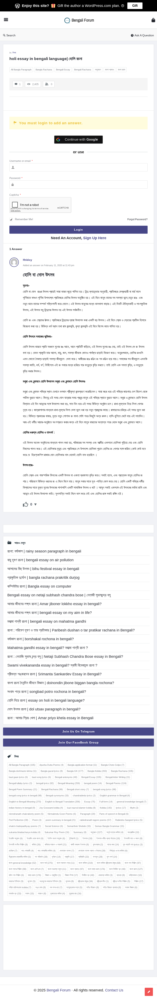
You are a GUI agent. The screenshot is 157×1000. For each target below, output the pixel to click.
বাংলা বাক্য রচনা (96, 869)
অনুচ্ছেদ (98, 69)
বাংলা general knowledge (22, 863)
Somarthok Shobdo (79, 826)
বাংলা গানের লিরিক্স (17, 869)
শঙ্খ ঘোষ (40, 887)
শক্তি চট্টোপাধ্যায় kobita (20, 887)
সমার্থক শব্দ (15, 893)
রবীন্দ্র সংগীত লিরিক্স (121, 881)
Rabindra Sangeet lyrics (128, 820)
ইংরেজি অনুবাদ (16, 838)
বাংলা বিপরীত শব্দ (117, 869)
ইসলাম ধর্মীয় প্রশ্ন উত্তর (108, 838)
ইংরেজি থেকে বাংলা (35, 838)
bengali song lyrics (104, 789)
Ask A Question (144, 35)
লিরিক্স (138, 881)
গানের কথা (113, 844)
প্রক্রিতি (83, 857)
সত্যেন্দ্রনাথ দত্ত (74, 887)
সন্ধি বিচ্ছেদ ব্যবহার (112, 887)
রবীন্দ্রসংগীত (103, 881)
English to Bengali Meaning (25, 801)
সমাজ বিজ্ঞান (131, 887)
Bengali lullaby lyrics (20, 783)
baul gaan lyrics (18, 777)
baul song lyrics (41, 777)
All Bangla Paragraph (21, 69)
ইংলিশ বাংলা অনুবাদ (56, 838)
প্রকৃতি (69, 857)
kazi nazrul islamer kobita (81, 808)
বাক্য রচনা (34, 875)
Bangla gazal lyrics (52, 771)
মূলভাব (70, 881)
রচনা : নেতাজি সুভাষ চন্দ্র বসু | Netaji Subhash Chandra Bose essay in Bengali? (65, 656)
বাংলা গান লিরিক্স (133, 863)
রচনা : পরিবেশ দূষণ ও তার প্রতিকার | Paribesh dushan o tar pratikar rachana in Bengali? (71, 630)
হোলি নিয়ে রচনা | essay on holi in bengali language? (46, 700)
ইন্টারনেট (73, 838)
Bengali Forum (59, 990)
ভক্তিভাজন (135, 875)
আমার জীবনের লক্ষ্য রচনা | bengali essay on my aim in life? (49, 613)
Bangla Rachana (44, 69)
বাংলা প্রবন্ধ (109, 69)
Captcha (15, 194)
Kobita (106, 808)
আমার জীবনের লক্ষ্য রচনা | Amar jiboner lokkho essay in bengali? (54, 604)
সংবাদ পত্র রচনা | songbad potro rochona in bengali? (46, 692)
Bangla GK (75, 771)
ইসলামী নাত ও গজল (133, 838)
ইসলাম (87, 838)
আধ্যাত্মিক (133, 832)
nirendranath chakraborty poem (26, 814)
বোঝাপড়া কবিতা (105, 875)
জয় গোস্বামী (27, 850)
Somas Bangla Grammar (109, 826)
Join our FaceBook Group (78, 742)
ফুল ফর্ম (112, 857)
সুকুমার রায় (75, 893)
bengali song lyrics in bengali (25, 795)
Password (15, 178)
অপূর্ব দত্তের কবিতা (115, 832)
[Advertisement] (78, 937)
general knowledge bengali (131, 801)
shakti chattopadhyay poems (25, 826)
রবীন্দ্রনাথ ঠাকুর (85, 881)
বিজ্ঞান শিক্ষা (71, 875)
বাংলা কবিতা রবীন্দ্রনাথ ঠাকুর (109, 863)
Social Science (54, 826)
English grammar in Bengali (115, 795)
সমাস (29, 893)
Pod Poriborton (18, 820)
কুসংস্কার (98, 844)
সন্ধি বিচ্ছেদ (92, 887)
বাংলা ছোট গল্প (37, 869)
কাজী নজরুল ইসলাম (80, 844)
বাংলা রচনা (121, 69)
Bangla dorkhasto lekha (23, 771)
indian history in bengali (22, 808)
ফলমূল (98, 857)
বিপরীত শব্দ (88, 875)
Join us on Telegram (78, 731)
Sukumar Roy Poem (57, 832)
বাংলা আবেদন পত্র (66, 863)
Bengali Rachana (82, 69)
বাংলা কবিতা (86, 863)
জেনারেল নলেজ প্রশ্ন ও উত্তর (91, 850)
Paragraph (87, 814)
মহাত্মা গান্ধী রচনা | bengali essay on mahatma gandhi (46, 621)
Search (11, 35)
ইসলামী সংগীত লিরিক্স (18, 844)
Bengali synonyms (57, 795)
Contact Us (114, 990)
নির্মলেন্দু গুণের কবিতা (119, 850)
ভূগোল (32, 881)
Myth (134, 808)
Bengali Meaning (69, 783)
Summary (79, 832)
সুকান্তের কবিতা (57, 893)
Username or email (21, 161)
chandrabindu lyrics (84, 795)
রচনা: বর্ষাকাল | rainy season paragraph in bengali (44, 551)
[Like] (25, 504)
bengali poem (93, 783)
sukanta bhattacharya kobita (24, 832)
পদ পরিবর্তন (41, 857)
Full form (106, 801)
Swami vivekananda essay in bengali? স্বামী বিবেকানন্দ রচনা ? (52, 665)
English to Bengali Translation (62, 801)
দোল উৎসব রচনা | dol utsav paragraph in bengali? (44, 709)
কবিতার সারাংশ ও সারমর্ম (56, 844)
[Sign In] (153, 20)
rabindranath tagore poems (95, 820)
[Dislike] (35, 504)
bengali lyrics (45, 783)
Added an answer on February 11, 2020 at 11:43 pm (48, 265)
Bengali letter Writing (117, 777)
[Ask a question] (149, 992)
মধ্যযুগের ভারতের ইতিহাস (51, 881)
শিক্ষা (14, 52)
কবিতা (36, 844)
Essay (89, 801)
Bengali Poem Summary (23, 789)
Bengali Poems (116, 783)
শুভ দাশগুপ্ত (56, 887)
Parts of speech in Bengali (114, 814)
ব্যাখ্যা (121, 875)
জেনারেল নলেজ (67, 850)
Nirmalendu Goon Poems (62, 814)
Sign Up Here (94, 238)
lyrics (121, 808)
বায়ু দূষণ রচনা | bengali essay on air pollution (40, 560)
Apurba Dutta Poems (51, 765)
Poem (36, 820)
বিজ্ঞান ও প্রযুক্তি (53, 875)
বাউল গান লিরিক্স (16, 875)
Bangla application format (82, 765)
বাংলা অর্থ (46, 863)
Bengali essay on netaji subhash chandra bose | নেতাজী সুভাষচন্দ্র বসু (59, 595)
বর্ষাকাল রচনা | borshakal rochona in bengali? (40, 639)
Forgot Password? (137, 219)
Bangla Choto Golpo (112, 765)
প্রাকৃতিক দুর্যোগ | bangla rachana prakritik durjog (43, 578)
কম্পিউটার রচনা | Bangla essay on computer (39, 586)
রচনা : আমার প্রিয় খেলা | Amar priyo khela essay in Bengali (50, 718)
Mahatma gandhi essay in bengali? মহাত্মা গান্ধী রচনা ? (47, 648)
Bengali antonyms (66, 777)
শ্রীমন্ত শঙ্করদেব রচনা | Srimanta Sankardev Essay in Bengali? (54, 674)
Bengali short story (78, 789)
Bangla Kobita (97, 771)
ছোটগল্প (13, 850)
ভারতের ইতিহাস (16, 881)
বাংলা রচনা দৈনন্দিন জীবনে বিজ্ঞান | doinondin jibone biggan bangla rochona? (60, 683)
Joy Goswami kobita (51, 808)
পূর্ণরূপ (56, 857)
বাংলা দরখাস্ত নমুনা (57, 869)
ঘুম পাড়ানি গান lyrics (133, 844)
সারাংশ (42, 893)
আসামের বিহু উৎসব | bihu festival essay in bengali (43, 569)
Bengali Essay (63, 69)
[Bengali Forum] (81, 20)
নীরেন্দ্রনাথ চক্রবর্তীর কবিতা (20, 857)
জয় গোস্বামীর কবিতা (47, 850)
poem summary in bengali (61, 820)
